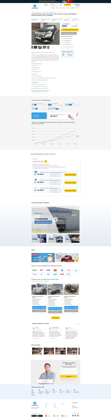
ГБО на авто (47, 403)
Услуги (46, 405)
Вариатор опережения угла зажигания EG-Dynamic (41, 168)
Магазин (54, 405)
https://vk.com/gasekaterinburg (43, 88)
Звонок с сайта (74, 403)
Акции (54, 403)
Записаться (68, 376)
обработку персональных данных (71, 379)
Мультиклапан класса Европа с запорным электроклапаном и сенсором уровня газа (46, 165)
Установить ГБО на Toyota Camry (70, 29)
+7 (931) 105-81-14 (77, 4)
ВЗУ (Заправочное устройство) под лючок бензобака (41, 164)
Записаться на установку (70, 174)
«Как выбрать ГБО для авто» (41, 84)
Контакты (63, 403)
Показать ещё (55, 317)
